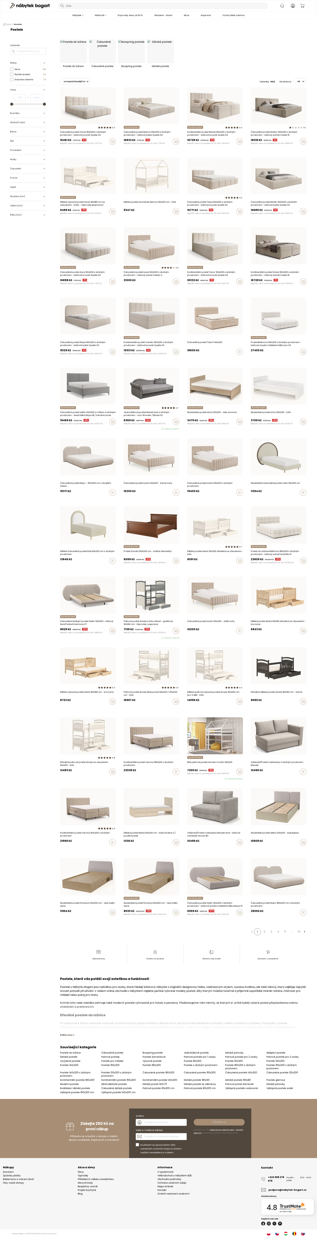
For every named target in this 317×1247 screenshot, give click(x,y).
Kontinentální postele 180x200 (77, 1080)
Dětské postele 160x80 (238, 1080)
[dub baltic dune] (61, 919)
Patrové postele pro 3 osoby (282, 1057)
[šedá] (191, 568)
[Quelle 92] (61, 148)
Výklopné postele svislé (279, 1088)
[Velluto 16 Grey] (128, 289)
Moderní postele (69, 1084)
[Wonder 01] (125, 429)
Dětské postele (68, 1057)
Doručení (8, 1172)
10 (299, 932)
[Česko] (277, 1233)
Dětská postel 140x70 (155, 1084)
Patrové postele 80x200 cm (200, 1088)
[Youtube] (274, 1224)
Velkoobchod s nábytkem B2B (175, 1175)
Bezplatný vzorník (88, 1186)
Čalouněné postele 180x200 (158, 1072)
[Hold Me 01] (252, 568)
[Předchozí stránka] (252, 931)
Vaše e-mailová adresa (149, 1130)
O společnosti (165, 1172)
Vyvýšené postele (70, 1061)
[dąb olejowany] (128, 919)
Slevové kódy (85, 1182)
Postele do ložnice (70, 1052)
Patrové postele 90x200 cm (159, 1088)
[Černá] (194, 568)
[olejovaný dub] (64, 919)
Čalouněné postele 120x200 (282, 1072)
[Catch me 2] (258, 359)
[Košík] (302, 6)
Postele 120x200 (275, 1061)
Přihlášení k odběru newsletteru (96, 1179)
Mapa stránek (165, 1186)
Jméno (140, 1116)
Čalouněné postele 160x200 (200, 1072)
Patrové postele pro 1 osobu (200, 1057)
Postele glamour (275, 1080)
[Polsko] (268, 1233)
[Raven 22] (255, 359)
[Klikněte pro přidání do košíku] (112, 141)
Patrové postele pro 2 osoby (241, 1057)
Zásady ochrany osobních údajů (222, 1130)
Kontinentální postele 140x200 (160, 1080)
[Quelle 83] (64, 148)
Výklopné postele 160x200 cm (77, 1092)
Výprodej (83, 1175)
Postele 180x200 (152, 1065)
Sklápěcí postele (275, 1052)
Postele (18, 24)
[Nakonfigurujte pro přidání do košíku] (239, 351)
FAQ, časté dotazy (13, 1182)
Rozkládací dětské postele (75, 1088)
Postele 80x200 (192, 1061)
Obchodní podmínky (169, 1179)
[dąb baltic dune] (125, 919)
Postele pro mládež (112, 1061)
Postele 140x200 (69, 1065)
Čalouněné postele (112, 1052)
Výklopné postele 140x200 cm (118, 1092)
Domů (9, 24)
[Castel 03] (77, 148)
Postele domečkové (154, 1057)
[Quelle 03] (80, 148)
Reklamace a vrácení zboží (18, 1179)
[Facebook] (263, 1224)
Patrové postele (110, 1057)
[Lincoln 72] (194, 849)
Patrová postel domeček (239, 1084)
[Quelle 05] (67, 148)
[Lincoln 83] (191, 849)
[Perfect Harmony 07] (61, 638)
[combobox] (163, 5)
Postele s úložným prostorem (200, 1065)
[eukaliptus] (255, 849)
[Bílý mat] (188, 568)
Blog (80, 1193)
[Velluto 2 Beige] (125, 289)
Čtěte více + (67, 1035)
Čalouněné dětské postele (116, 1088)
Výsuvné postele (152, 1061)
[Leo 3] (252, 359)
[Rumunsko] (294, 1233)
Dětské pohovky (234, 1052)
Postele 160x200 (110, 1065)
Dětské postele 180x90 (197, 1080)
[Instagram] (269, 1224)
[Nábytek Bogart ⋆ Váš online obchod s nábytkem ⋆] (30, 5)
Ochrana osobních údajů (172, 1182)
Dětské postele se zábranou (200, 1084)
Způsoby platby (12, 1175)
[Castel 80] (70, 148)
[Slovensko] (303, 1233)
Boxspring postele (153, 1052)
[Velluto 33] (131, 289)
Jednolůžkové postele (196, 1052)
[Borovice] (198, 568)
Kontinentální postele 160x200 (118, 1080)
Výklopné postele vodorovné (241, 1088)
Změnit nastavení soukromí (173, 1193)
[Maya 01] (64, 638)
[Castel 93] (252, 148)
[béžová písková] (252, 849)
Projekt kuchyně (87, 1190)
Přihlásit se (219, 1122)
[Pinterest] (280, 1224)
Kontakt (162, 1190)
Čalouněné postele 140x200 (241, 1072)
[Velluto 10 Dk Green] (188, 849)
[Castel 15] (74, 148)
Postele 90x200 (234, 1061)
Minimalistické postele (114, 1084)
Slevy (81, 1172)
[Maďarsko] (286, 1233)
